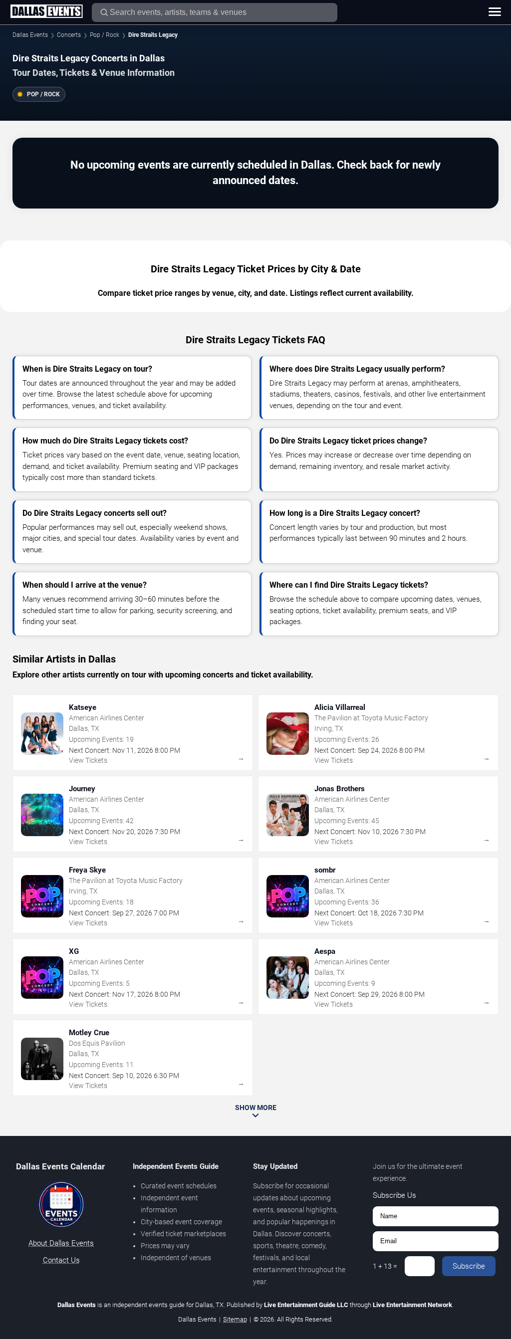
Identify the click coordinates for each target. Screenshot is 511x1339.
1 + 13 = (385, 1266)
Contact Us (61, 1260)
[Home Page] (46, 12)
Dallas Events (30, 34)
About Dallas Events (61, 1243)
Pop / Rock (104, 34)
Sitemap (235, 1319)
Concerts (69, 34)
